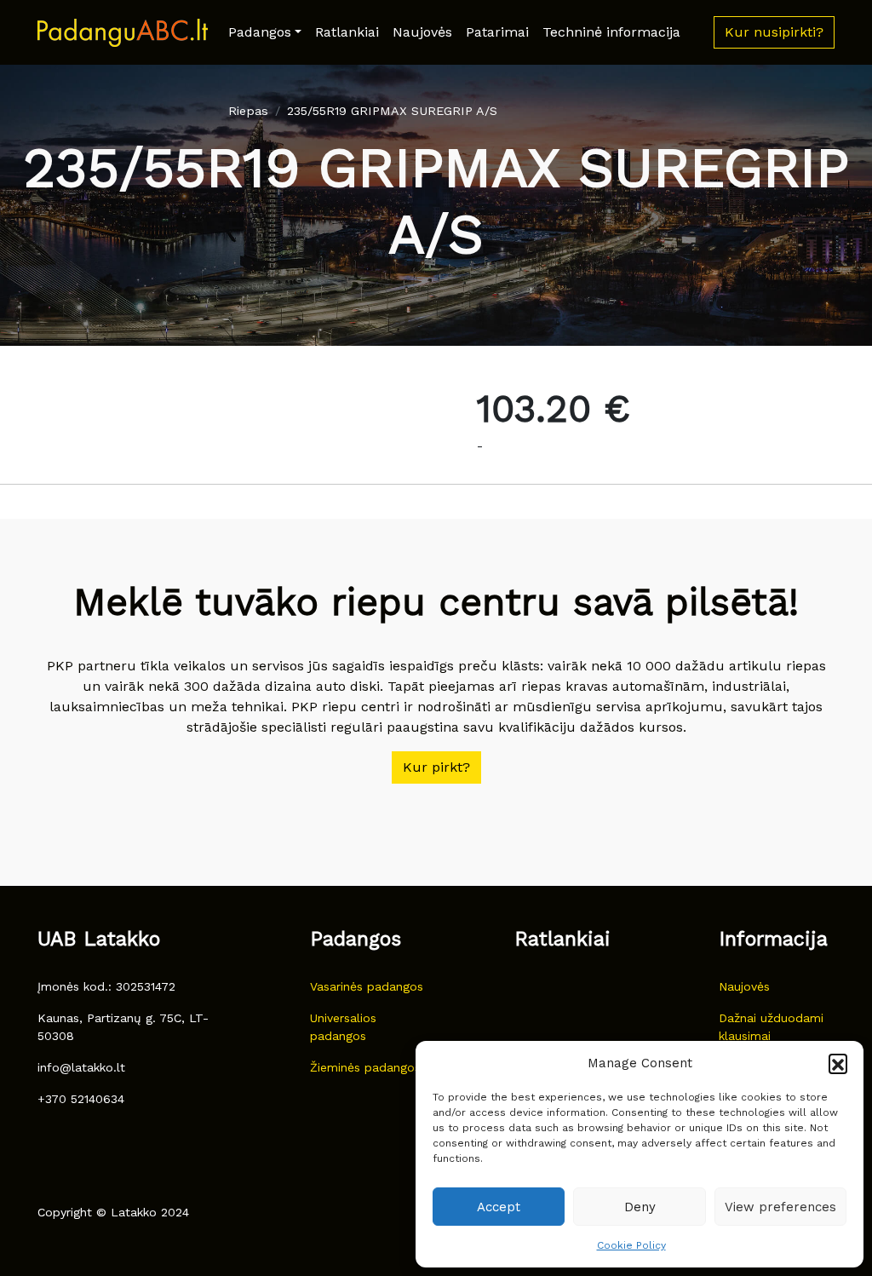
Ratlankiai (347, 32)
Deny (640, 1207)
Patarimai (497, 32)
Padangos (259, 32)
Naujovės (422, 32)
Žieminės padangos (365, 1067)
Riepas (248, 111)
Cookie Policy (631, 1245)
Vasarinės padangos (366, 986)
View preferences (780, 1207)
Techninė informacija (611, 32)
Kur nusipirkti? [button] (774, 32)
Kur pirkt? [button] (436, 767)
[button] (837, 1063)
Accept (498, 1207)
